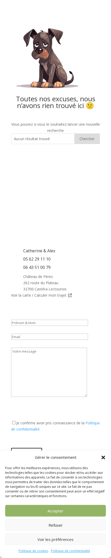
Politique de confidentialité (70, 551)
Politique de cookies (33, 551)
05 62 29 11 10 (37, 259)
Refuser (56, 525)
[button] (103, 457)
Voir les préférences (55, 539)
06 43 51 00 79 (37, 267)
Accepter (55, 510)
